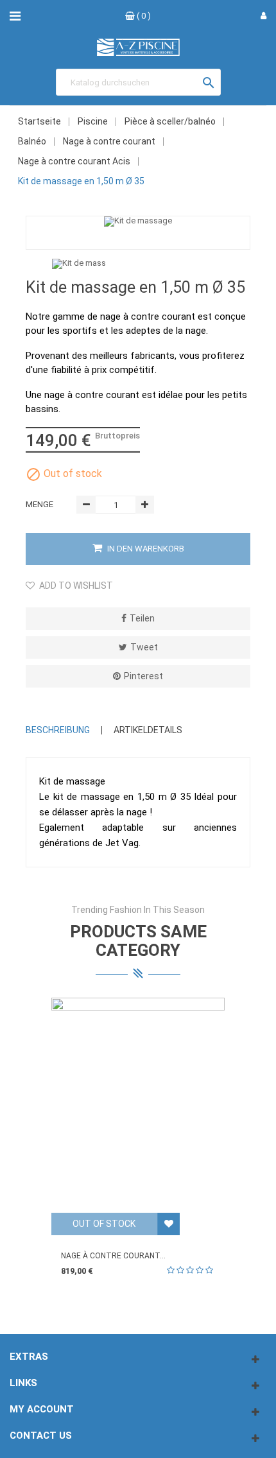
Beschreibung (58, 730)
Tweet (144, 647)
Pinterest (143, 676)
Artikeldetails (148, 730)
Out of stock (104, 1224)
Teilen (142, 618)
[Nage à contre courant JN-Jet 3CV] (138, 1105)
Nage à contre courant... (113, 1255)
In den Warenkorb (144, 548)
